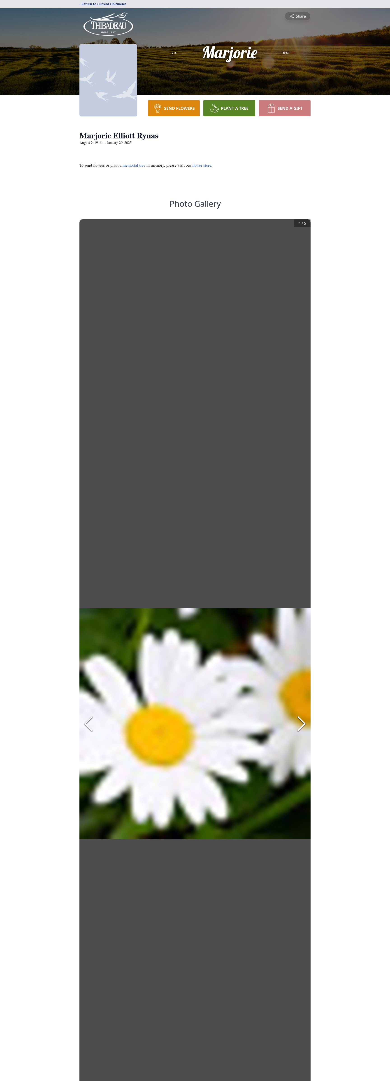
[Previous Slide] (88, 723)
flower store (201, 165)
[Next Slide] (301, 723)
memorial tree (134, 165)
